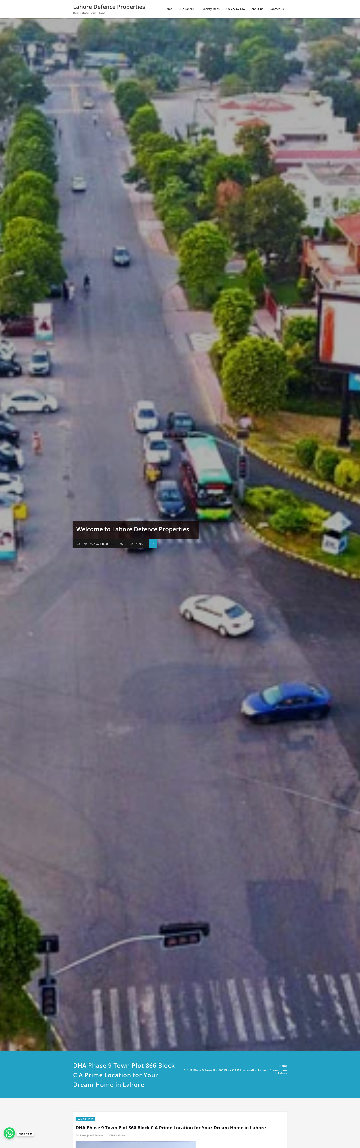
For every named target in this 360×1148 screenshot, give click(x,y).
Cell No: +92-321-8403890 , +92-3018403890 (110, 544)
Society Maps (211, 9)
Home (168, 9)
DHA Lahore (186, 9)
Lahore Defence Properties (109, 6)
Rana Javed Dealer (91, 1135)
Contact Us (277, 9)
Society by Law (235, 9)
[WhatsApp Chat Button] (9, 1133)
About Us (257, 9)
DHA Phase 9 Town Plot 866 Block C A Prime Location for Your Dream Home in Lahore (237, 1071)
